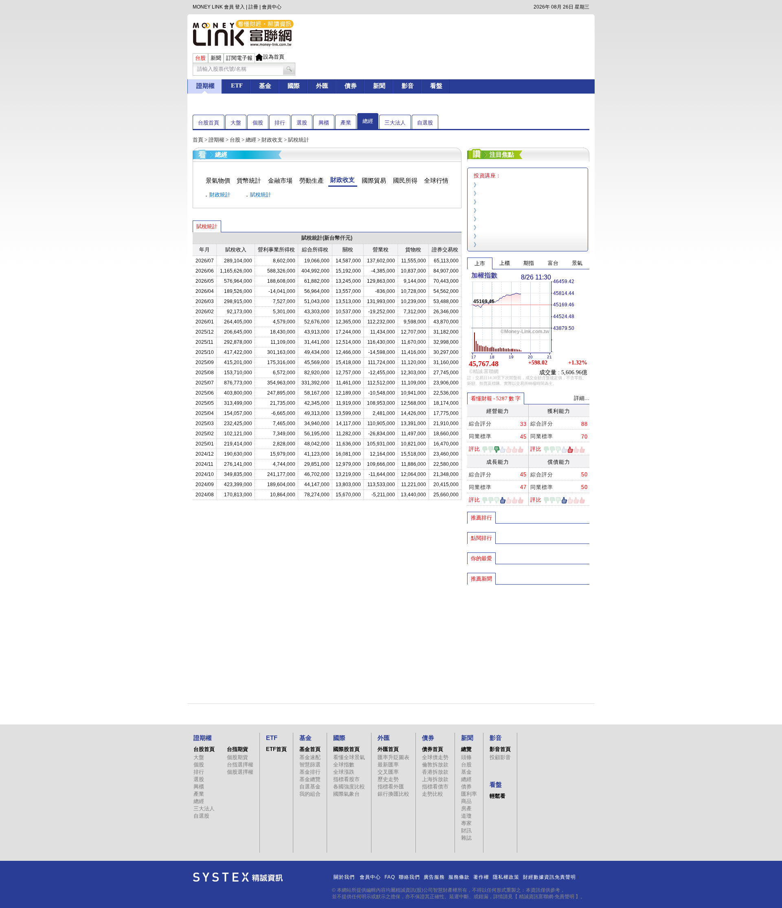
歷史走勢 (388, 779)
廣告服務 (434, 877)
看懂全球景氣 (349, 757)
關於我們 (344, 877)
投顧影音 (500, 757)
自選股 (425, 123)
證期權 (216, 140)
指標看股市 (346, 779)
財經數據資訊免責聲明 (549, 877)
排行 (280, 123)
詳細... (581, 398)
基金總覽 (310, 779)
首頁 (198, 140)
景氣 (577, 263)
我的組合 (310, 794)
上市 (479, 263)
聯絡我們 (409, 877)
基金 (466, 772)
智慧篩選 (310, 765)
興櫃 (324, 123)
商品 (466, 801)
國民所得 (405, 180)
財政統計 (220, 195)
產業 (345, 123)
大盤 (236, 123)
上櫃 (504, 263)
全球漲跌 (343, 772)
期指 (528, 263)
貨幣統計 (249, 180)
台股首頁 (208, 123)
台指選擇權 (240, 765)
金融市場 (280, 180)
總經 (367, 121)
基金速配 (310, 757)
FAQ (389, 877)
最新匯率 (388, 765)
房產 (466, 808)
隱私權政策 (506, 877)
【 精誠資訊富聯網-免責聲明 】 (546, 896)
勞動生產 (311, 180)
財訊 (466, 830)
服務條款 (459, 877)
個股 (258, 123)
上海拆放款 (435, 779)
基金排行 (310, 772)
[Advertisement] (528, 644)
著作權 (481, 877)
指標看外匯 (391, 787)
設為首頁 (273, 57)
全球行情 (436, 180)
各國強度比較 (349, 787)
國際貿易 (374, 180)
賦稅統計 (260, 195)
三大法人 (395, 123)
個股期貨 (237, 757)
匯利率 (469, 794)
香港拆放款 (435, 772)
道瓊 (466, 816)
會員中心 (271, 7)
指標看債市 (435, 787)
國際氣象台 (346, 794)
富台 (553, 263)
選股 (302, 123)
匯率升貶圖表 (393, 757)
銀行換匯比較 (393, 794)
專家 (466, 823)
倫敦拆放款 (435, 765)
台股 (235, 140)
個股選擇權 (240, 772)
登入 (240, 7)
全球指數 (343, 765)
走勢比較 (432, 794)
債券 (466, 787)
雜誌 (466, 838)
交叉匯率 (388, 772)
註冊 (253, 7)
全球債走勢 (435, 757)
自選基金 (310, 787)
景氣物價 (218, 180)
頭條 (466, 757)
